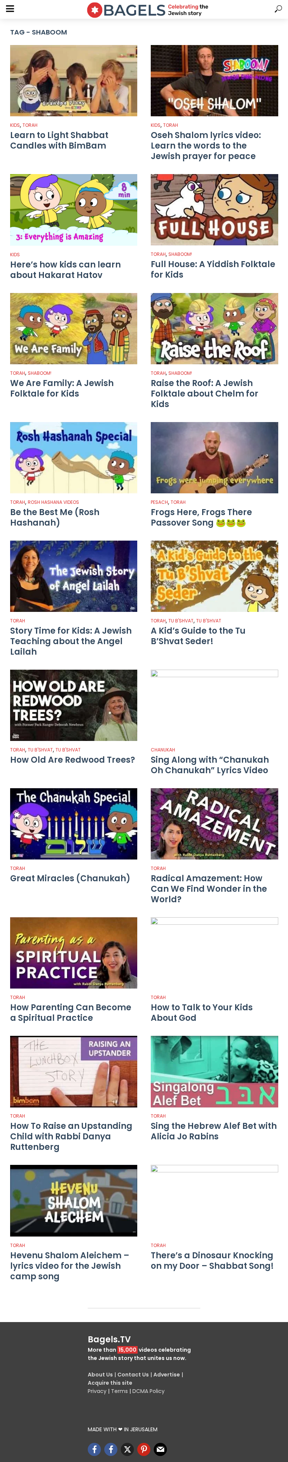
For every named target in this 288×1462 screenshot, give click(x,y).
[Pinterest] (143, 1449)
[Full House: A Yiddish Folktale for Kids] (214, 209)
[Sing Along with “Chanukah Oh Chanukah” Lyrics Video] (214, 705)
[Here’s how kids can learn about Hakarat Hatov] (74, 210)
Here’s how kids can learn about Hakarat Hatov (65, 270)
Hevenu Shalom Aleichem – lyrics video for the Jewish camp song (69, 1266)
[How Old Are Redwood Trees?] (74, 705)
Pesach (159, 502)
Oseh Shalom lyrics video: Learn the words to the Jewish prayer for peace (206, 146)
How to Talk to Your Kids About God (202, 1012)
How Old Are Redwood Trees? (72, 760)
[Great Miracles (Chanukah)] (74, 823)
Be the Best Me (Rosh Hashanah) (54, 517)
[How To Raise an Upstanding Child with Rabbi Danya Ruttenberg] (74, 1071)
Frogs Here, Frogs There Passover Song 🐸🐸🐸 (201, 517)
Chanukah (163, 750)
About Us (100, 1374)
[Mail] (160, 1449)
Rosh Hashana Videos (53, 502)
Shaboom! (180, 254)
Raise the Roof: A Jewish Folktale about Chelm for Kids (204, 394)
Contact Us (133, 1374)
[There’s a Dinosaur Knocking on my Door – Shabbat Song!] (214, 1200)
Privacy (97, 1391)
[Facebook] (94, 1449)
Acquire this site (110, 1383)
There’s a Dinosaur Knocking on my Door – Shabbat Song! (212, 1260)
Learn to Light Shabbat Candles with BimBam (59, 140)
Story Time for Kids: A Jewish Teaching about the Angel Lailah (71, 641)
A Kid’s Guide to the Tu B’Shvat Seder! (198, 636)
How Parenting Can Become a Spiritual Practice (70, 1012)
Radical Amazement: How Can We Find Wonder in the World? (209, 889)
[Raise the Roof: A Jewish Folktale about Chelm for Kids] (214, 328)
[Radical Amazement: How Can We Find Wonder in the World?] (214, 823)
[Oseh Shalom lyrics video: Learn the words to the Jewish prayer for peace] (214, 80)
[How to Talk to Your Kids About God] (214, 953)
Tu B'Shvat (181, 621)
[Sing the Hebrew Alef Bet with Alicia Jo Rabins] (214, 1071)
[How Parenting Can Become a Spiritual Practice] (74, 953)
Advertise (166, 1374)
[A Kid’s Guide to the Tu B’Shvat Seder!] (214, 576)
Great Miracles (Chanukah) (70, 878)
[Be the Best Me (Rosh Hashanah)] (74, 457)
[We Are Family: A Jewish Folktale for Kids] (74, 328)
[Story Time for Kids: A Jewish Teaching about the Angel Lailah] (74, 576)
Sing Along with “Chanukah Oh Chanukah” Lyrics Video (210, 765)
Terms (119, 1391)
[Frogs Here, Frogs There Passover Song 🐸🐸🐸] (214, 457)
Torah (30, 125)
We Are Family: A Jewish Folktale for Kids (62, 388)
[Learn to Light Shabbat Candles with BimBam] (74, 80)
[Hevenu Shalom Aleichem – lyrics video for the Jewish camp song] (74, 1200)
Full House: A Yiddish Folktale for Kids (213, 269)
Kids (15, 125)
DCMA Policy (148, 1391)
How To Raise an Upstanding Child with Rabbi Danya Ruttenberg (71, 1136)
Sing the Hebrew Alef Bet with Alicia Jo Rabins (214, 1131)
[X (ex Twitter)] (127, 1449)
